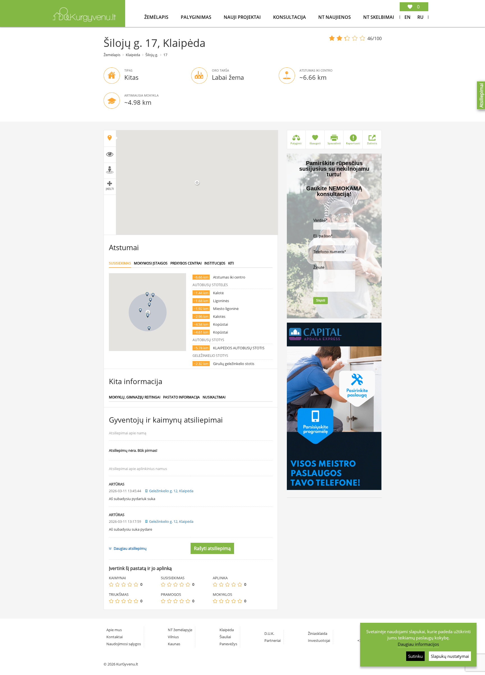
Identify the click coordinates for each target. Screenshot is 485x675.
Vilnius (173, 636)
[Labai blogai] (111, 584)
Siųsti (320, 300)
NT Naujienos (335, 17)
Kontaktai (114, 636)
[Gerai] (130, 584)
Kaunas (174, 643)
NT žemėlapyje (180, 629)
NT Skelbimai (378, 17)
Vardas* (320, 220)
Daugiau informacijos (418, 644)
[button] (149, 304)
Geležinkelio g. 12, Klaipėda (171, 490)
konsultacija (290, 17)
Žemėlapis (157, 17)
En (407, 17)
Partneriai (272, 640)
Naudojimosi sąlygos (123, 643)
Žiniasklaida (317, 633)
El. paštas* (323, 236)
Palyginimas (196, 17)
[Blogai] (117, 584)
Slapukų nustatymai (450, 656)
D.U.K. (269, 633)
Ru (420, 17)
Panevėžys (228, 643)
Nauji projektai (243, 17)
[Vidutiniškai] (123, 584)
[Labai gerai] (136, 584)
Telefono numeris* (329, 251)
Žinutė (319, 267)
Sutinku (415, 656)
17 (165, 54)
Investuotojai (319, 640)
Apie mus (114, 629)
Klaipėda (133, 54)
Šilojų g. (151, 54)
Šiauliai (225, 636)
